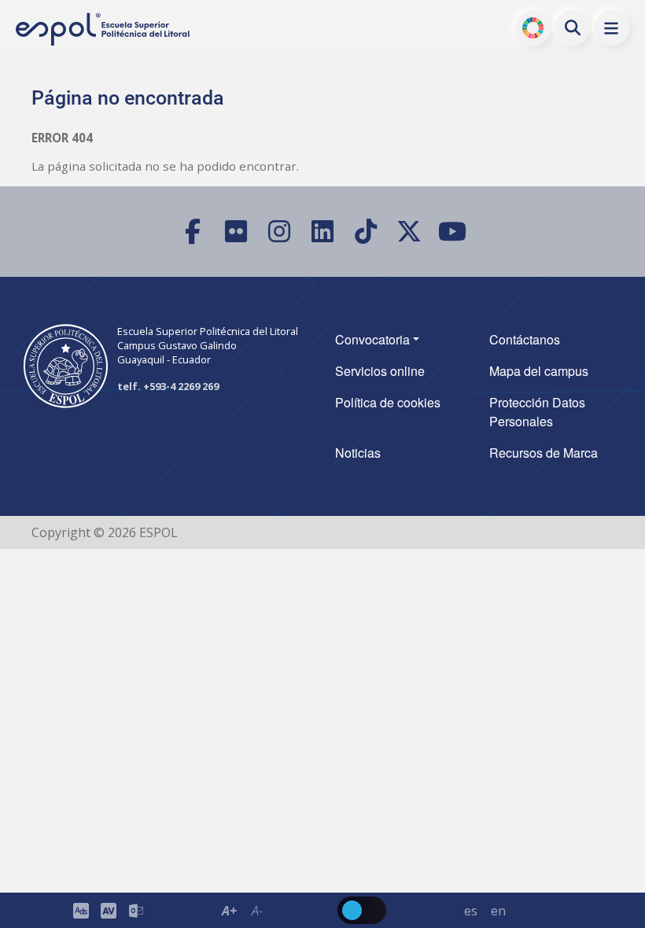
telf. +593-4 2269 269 (168, 386)
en (498, 910)
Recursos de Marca (543, 453)
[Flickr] (236, 231)
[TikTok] (366, 231)
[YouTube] (452, 231)
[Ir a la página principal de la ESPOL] (104, 29)
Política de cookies (387, 402)
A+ (229, 910)
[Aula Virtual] (108, 910)
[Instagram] (279, 231)
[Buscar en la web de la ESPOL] (572, 27)
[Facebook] (193, 231)
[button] (611, 28)
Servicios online (380, 371)
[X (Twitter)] (409, 231)
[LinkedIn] (323, 231)
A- (257, 910)
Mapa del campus (538, 371)
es (470, 910)
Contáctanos (524, 339)
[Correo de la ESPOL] (135, 910)
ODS (533, 27)
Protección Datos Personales (537, 411)
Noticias (358, 453)
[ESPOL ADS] (80, 910)
